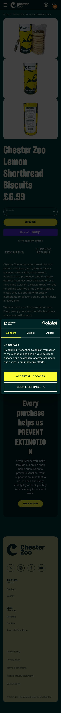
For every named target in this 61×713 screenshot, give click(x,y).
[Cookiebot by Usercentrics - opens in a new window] (43, 323)
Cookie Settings (29, 387)
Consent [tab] (11, 332)
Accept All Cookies (30, 376)
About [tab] (50, 332)
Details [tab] (30, 332)
